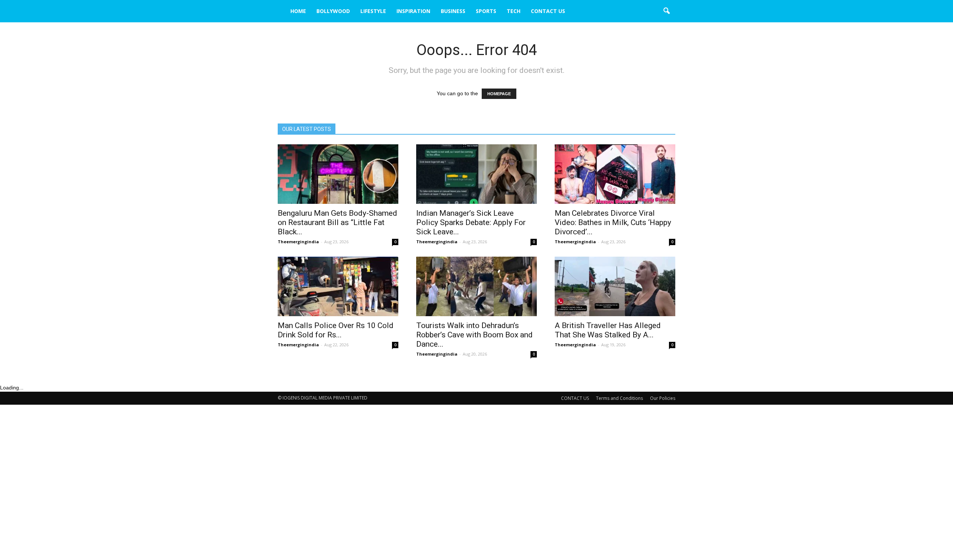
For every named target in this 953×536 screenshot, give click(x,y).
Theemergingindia (298, 241)
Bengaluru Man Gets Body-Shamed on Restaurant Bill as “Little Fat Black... (337, 222)
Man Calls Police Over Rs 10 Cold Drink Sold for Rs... (335, 330)
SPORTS (486, 11)
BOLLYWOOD (333, 11)
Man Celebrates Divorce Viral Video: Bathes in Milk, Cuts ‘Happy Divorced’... (613, 222)
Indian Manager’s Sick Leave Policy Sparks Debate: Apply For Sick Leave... (471, 222)
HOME (298, 11)
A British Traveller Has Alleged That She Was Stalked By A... (608, 330)
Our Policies (662, 398)
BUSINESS (453, 11)
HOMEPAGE (499, 94)
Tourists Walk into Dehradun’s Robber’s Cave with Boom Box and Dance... (474, 335)
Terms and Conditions (619, 398)
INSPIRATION (413, 11)
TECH (513, 11)
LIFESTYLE (373, 11)
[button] (666, 11)
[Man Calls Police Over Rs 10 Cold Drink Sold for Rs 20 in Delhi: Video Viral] (338, 286)
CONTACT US (548, 11)
